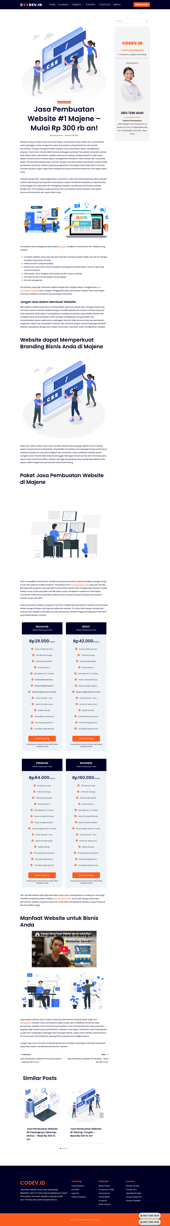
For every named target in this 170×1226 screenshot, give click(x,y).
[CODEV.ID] (31, 4)
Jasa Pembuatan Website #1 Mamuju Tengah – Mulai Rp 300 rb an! (85, 1132)
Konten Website (133, 1200)
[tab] (60, 1148)
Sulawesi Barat (64, 102)
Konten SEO (131, 1189)
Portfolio (105, 4)
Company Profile (106, 1189)
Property (103, 1200)
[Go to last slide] (26, 1115)
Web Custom (105, 1204)
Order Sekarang (42, 738)
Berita (117, 4)
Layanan (75, 1193)
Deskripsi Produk (133, 1193)
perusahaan (25, 1022)
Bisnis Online (104, 1186)
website (62, 246)
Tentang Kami (77, 1186)
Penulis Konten (132, 1186)
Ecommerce (104, 1193)
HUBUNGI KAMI (142, 4)
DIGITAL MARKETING (62, 898)
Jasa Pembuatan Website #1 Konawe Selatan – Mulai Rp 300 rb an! (40, 1058)
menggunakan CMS (80, 584)
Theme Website (78, 1197)
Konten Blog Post (134, 1197)
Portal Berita (104, 1197)
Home (52, 4)
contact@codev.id (132, 117)
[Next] (102, 1115)
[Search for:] (132, 21)
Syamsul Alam (57, 135)
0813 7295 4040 (132, 113)
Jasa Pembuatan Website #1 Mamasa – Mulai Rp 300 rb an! (87, 1058)
